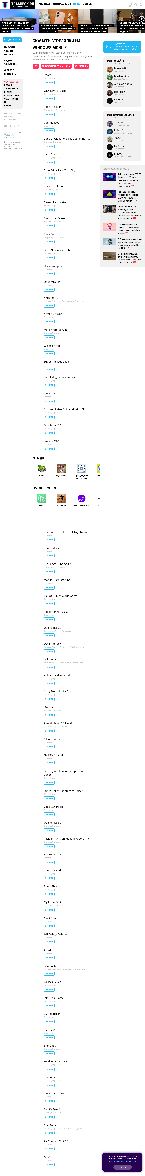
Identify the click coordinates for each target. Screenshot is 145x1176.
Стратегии (48, 189)
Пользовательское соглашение (12, 143)
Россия (8, 85)
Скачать (49, 82)
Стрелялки (57, 78)
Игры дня (39, 458)
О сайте (9, 70)
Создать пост (12, 39)
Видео (8, 60)
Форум (88, 4)
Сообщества (11, 81)
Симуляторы (49, 110)
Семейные (67, 1128)
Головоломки (68, 301)
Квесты (47, 1112)
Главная (44, 4)
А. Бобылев (9, 137)
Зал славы (11, 64)
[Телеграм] (10, 126)
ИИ (5, 102)
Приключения (76, 662)
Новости (9, 46)
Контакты (10, 74)
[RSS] (19, 126)
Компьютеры (11, 95)
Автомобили (11, 88)
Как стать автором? (12, 113)
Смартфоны (11, 99)
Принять (122, 1167)
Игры (76, 4)
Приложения (62, 4)
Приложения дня (44, 488)
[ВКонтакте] (5, 126)
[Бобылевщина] (14, 126)
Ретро (7, 105)
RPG (54, 142)
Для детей (77, 1128)
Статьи (8, 50)
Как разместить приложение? (10, 118)
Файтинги (56, 631)
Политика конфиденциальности (13, 148)
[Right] (142, 19)
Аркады (47, 221)
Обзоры (8, 54)
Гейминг (9, 92)
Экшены (47, 78)
